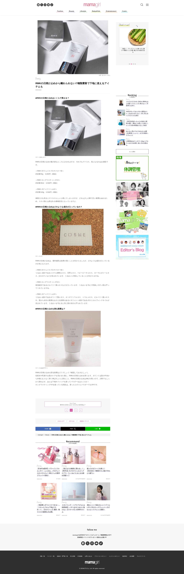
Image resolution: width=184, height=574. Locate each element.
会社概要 (132, 556)
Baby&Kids (96, 11)
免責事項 (124, 556)
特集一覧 (42, 556)
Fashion (60, 11)
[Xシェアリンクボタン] (88, 543)
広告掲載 (80, 556)
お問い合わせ (88, 556)
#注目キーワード (85, 421)
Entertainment (111, 11)
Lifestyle (83, 11)
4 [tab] (135, 64)
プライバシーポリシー (100, 556)
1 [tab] (129, 64)
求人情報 (72, 556)
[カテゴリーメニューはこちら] (147, 5)
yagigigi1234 (43, 368)
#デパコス (72, 421)
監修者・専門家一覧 (62, 556)
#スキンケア (61, 421)
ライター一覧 (51, 556)
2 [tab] (131, 64)
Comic (124, 11)
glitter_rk (106, 75)
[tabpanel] (133, 41)
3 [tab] (133, 64)
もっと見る (132, 151)
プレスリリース (141, 556)
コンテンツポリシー (114, 556)
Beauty (71, 11)
